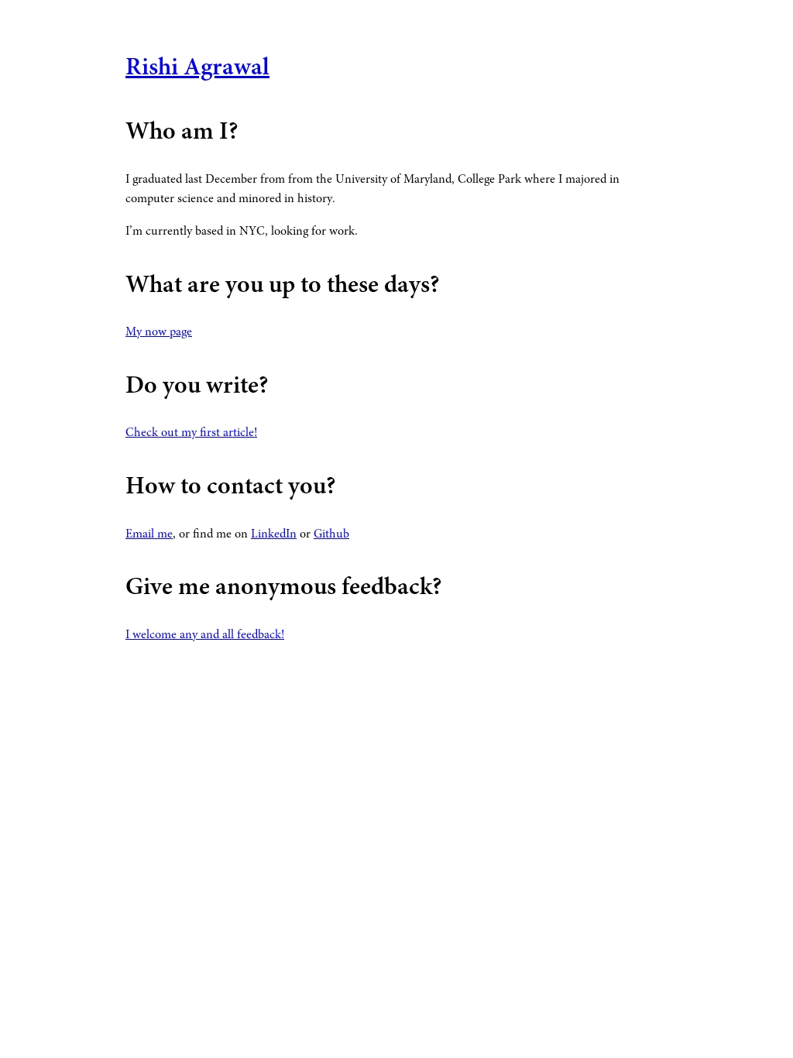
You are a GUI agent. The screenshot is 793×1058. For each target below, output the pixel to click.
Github (331, 534)
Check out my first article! (191, 433)
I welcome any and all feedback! (204, 635)
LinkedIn (274, 534)
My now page (158, 332)
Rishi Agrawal (197, 69)
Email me (149, 534)
